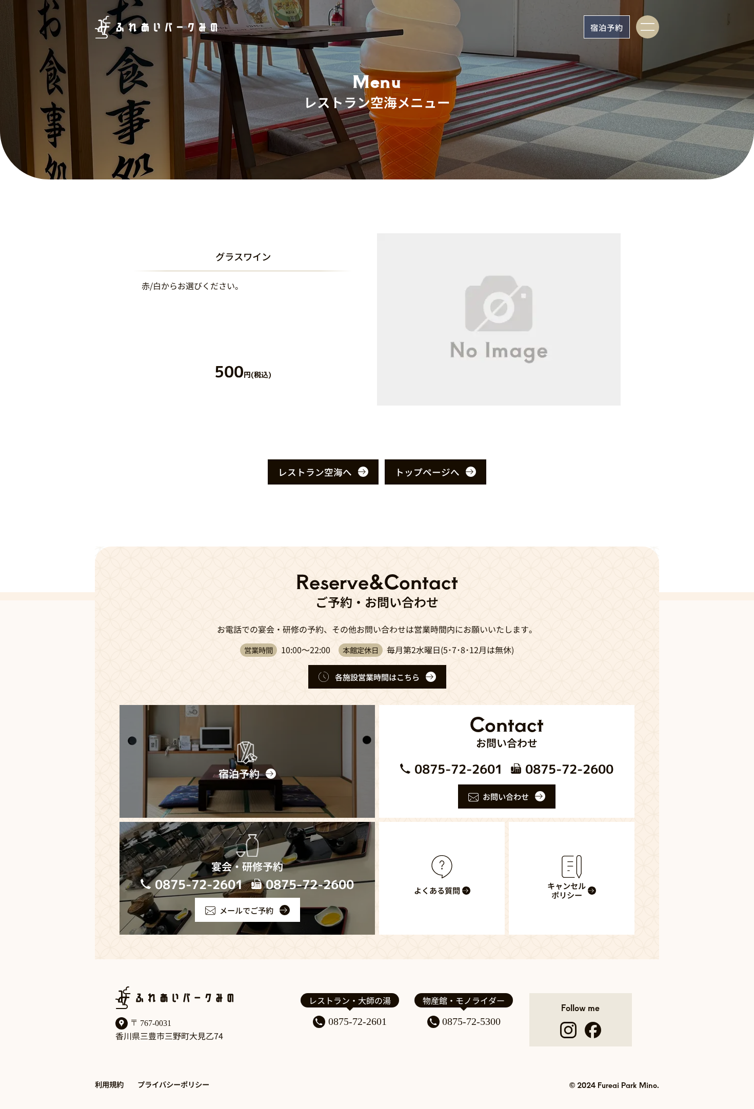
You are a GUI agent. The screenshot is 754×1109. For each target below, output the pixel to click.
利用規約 (109, 1084)
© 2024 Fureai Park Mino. (614, 1084)
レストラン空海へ (315, 472)
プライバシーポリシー (173, 1084)
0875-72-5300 (471, 1021)
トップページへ (427, 472)
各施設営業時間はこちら (377, 676)
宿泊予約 (606, 27)
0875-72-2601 (357, 1021)
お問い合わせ (506, 796)
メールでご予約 (246, 910)
